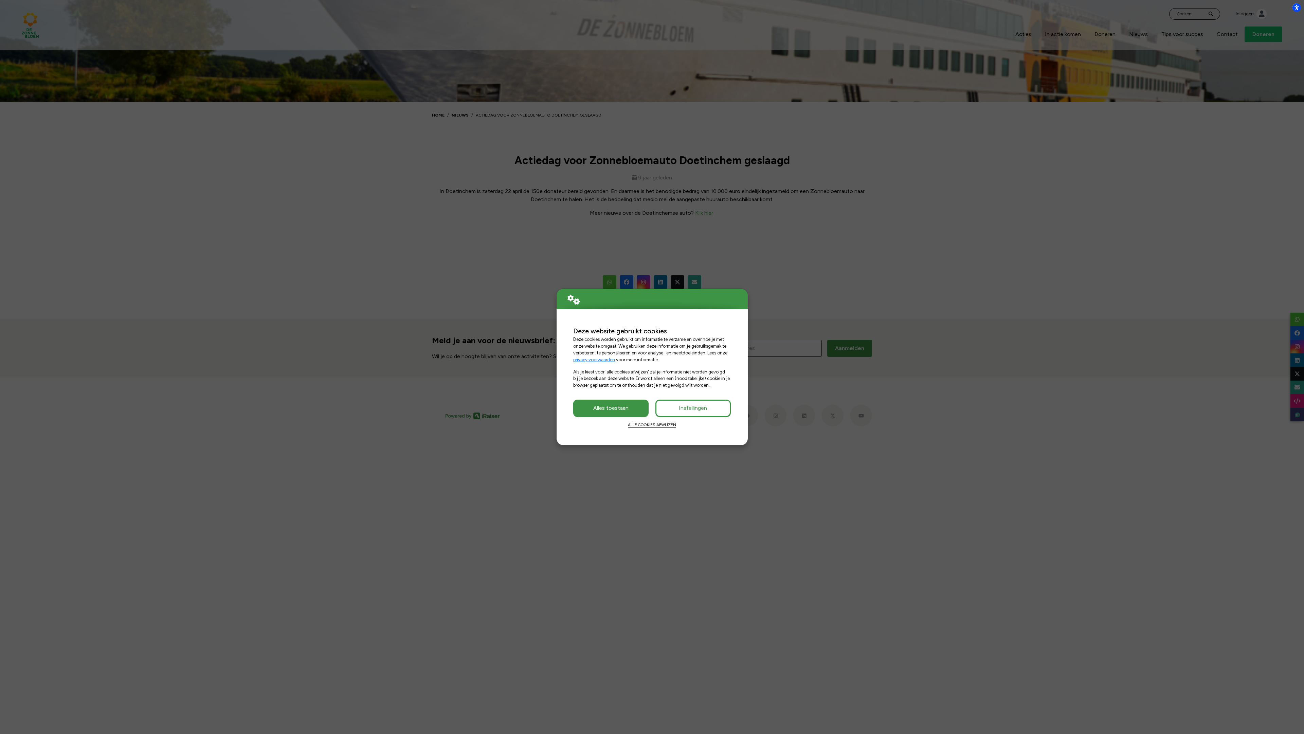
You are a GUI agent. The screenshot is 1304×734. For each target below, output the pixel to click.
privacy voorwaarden (594, 359)
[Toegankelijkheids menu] (1296, 7)
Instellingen (693, 408)
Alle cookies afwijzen (652, 424)
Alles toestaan (611, 408)
